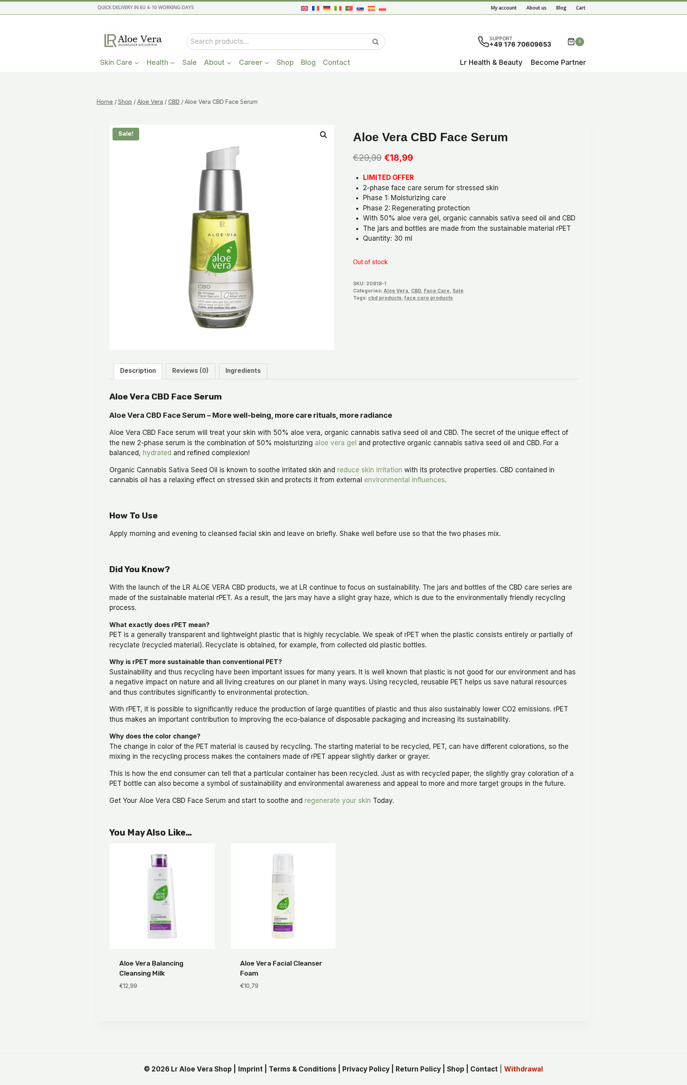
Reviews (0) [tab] (190, 370)
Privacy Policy (366, 1069)
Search (377, 42)
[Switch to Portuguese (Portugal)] (349, 8)
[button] (323, 135)
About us (536, 7)
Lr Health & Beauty (491, 62)
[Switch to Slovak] (360, 8)
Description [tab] (138, 370)
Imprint (250, 1069)
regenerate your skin (338, 800)
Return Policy (418, 1069)
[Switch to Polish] (382, 8)
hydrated (157, 453)
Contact (336, 62)
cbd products (385, 298)
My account (504, 7)
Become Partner (558, 62)
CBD (416, 291)
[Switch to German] (326, 8)
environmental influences (404, 480)
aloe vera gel (336, 443)
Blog (561, 7)
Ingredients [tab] (243, 370)
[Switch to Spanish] (371, 8)
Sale (189, 62)
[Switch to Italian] (338, 8)
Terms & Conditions (302, 1069)
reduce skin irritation (369, 470)
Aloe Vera (396, 291)
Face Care (437, 291)
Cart (581, 7)
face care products (428, 298)
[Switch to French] (315, 8)
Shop (285, 62)
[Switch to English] (304, 8)
